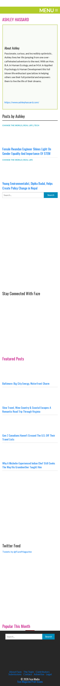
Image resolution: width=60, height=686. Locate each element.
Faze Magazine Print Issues (30, 682)
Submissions (15, 674)
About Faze (15, 671)
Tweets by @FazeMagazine (17, 551)
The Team (28, 671)
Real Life (28, 125)
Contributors (43, 671)
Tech (36, 125)
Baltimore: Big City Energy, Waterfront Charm (25, 383)
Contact (27, 674)
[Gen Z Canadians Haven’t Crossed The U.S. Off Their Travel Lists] (30, 424)
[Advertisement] (30, 254)
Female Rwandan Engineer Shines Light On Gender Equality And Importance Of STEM (26, 151)
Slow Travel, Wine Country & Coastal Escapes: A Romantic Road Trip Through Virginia (26, 409)
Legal (49, 674)
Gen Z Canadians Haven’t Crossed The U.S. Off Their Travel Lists (28, 437)
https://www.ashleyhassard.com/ (21, 102)
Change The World (12, 125)
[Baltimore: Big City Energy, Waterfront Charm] (30, 372)
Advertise (39, 674)
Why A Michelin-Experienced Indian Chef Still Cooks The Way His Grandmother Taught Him (28, 465)
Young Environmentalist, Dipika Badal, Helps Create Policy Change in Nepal (27, 185)
